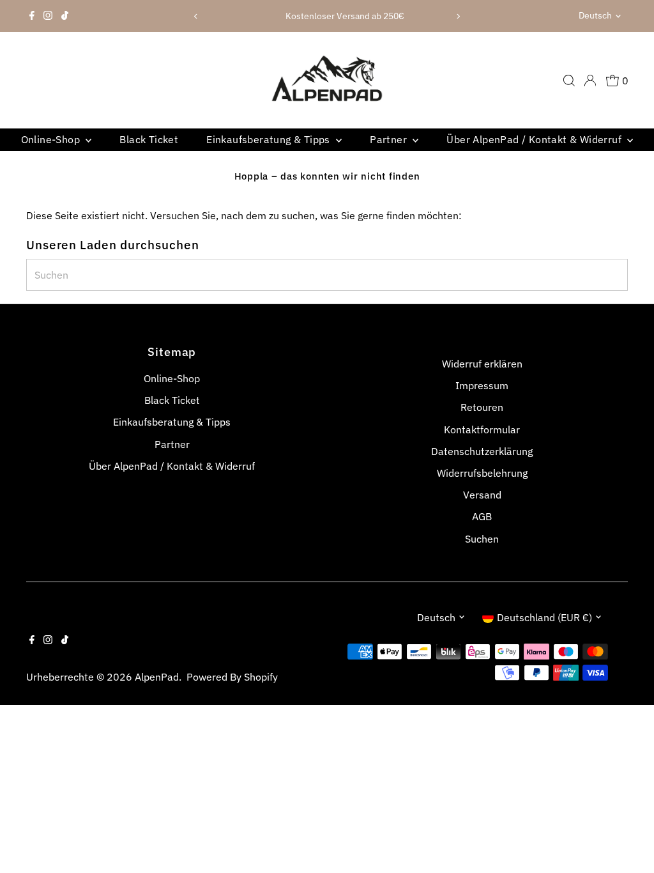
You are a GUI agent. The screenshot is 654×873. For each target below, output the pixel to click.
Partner (389, 139)
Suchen (482, 538)
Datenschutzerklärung (482, 451)
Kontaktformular (482, 429)
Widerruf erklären (482, 363)
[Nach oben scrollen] (628, 838)
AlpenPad (157, 676)
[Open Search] (569, 80)
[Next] (458, 16)
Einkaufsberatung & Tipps (269, 139)
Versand (482, 494)
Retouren (481, 407)
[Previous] (195, 16)
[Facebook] (32, 16)
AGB (482, 516)
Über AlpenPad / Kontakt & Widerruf (535, 139)
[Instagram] (48, 16)
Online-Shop (52, 139)
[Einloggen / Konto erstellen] (590, 80)
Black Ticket (148, 139)
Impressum (481, 385)
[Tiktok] (65, 16)
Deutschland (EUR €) (544, 617)
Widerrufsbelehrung (482, 473)
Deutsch (595, 15)
